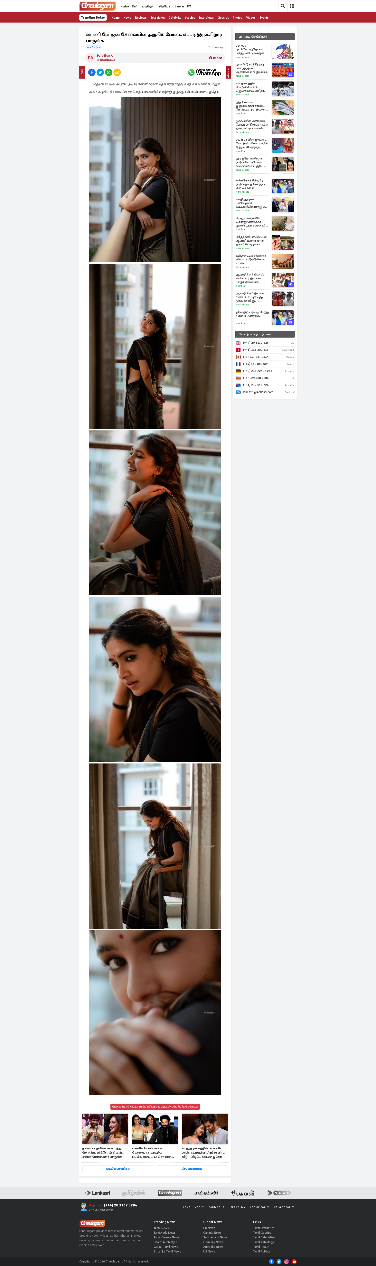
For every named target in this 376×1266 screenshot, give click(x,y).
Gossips (223, 18)
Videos (251, 18)
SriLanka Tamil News (167, 1251)
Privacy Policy (284, 1207)
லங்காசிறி (129, 6)
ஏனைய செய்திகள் (253, 37)
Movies (190, 18)
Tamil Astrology (263, 1242)
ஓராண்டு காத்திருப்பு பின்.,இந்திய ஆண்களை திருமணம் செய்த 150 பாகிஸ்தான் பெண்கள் (251, 68)
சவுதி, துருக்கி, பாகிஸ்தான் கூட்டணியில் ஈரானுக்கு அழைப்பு (252, 203)
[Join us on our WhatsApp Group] (204, 72)
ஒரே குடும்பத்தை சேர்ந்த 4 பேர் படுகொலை (252, 314)
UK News (209, 1228)
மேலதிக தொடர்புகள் (255, 334)
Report (217, 58)
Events (264, 18)
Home (116, 18)
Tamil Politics (262, 1251)
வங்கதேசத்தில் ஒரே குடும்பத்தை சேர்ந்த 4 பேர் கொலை (250, 184)
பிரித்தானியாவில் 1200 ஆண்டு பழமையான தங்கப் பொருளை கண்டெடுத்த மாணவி (251, 240)
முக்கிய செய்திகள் (118, 1168)
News (127, 18)
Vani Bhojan (93, 47)
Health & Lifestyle (165, 1242)
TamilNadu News (164, 1233)
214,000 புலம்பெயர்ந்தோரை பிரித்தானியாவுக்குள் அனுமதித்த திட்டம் (250, 49)
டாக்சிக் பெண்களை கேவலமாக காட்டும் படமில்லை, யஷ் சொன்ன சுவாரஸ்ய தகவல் (151, 1152)
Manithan (240, 113)
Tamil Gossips (262, 1233)
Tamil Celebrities (264, 1237)
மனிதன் (148, 6)
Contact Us (216, 1207)
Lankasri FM (183, 6)
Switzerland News (215, 1237)
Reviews (141, 18)
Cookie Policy (260, 1207)
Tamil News (161, 1228)
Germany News (213, 1242)
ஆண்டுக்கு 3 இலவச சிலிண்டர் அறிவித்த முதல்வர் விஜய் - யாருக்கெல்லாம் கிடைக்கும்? (250, 297)
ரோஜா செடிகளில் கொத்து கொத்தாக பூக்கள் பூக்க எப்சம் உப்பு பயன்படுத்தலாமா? (252, 221)
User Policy (237, 1207)
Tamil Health (261, 1247)
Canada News (212, 1233)
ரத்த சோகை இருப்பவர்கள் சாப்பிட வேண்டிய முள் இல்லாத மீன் (252, 105)
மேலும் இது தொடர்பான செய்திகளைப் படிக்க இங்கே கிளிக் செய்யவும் (155, 1106)
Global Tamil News (166, 1247)
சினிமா (164, 6)
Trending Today (93, 17)
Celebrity (175, 18)
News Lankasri (242, 57)
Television (158, 18)
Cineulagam (113, 1261)
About (199, 1207)
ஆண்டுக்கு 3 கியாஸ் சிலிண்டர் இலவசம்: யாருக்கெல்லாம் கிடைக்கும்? (250, 278)
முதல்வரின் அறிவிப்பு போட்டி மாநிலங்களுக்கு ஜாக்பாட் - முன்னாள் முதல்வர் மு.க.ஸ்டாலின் (252, 124)
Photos (237, 18)
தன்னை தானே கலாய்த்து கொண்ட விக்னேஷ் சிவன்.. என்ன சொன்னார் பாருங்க (103, 1152)
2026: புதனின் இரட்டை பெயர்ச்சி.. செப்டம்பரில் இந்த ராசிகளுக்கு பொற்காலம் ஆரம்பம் (252, 143)
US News (209, 1251)
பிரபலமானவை (192, 1168)
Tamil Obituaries (263, 1228)
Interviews (206, 18)
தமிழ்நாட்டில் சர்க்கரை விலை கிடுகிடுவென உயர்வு (251, 259)
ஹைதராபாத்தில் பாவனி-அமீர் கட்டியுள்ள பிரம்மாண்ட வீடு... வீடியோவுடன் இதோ (203, 1152)
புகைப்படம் (107, 60)
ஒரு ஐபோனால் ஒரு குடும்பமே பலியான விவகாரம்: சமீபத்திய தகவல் (249, 162)
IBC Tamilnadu (242, 132)
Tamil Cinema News (166, 1237)
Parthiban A (105, 56)
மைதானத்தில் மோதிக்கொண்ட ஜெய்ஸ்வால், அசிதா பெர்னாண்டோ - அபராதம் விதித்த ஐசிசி (251, 87)
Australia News (213, 1247)
